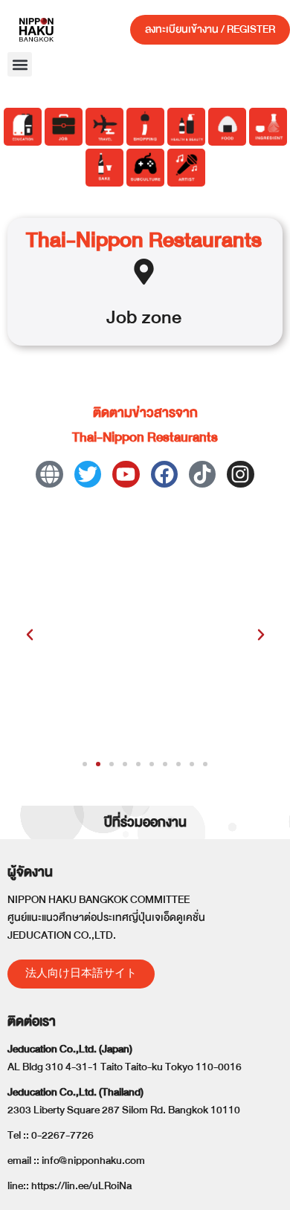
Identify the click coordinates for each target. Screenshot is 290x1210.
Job (121, 317)
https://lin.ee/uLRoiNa (81, 1186)
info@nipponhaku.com (93, 1160)
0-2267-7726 (62, 1135)
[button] (19, 64)
